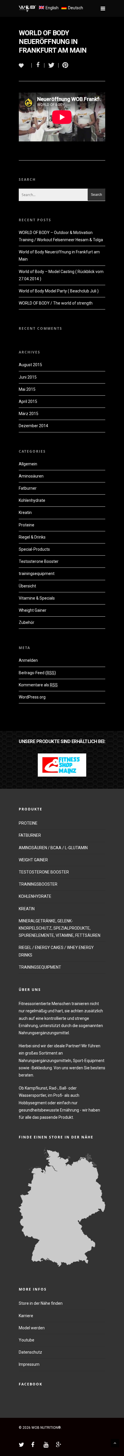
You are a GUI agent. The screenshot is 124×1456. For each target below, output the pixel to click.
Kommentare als (38, 685)
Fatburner (28, 488)
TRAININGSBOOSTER (38, 884)
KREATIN (27, 908)
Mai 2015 (27, 389)
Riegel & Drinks (32, 537)
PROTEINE (28, 823)
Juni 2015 (28, 377)
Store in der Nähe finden (41, 1303)
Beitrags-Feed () (37, 672)
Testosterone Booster (39, 561)
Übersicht (27, 586)
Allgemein (28, 464)
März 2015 (28, 413)
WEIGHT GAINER (33, 860)
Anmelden (28, 660)
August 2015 (30, 364)
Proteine (26, 525)
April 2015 (28, 401)
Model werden (32, 1328)
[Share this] (38, 65)
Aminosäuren (31, 476)
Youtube (26, 1340)
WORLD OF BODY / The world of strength (56, 303)
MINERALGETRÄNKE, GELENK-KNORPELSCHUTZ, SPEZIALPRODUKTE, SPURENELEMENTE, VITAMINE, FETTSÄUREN (59, 928)
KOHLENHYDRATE (35, 896)
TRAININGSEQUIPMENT (40, 967)
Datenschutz (30, 1352)
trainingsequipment (37, 573)
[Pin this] (64, 65)
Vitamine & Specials (37, 598)
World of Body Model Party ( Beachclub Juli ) (59, 291)
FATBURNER (30, 835)
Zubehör (26, 622)
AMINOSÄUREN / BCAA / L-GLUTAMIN (53, 847)
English (52, 7)
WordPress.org (32, 697)
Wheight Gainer (32, 610)
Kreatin (25, 512)
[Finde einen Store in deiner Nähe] (62, 1269)
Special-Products (34, 549)
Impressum (29, 1364)
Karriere (26, 1315)
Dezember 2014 (33, 425)
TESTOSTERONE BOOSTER (44, 872)
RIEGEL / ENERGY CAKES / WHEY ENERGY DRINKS (56, 951)
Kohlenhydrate (32, 500)
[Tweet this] (51, 65)
